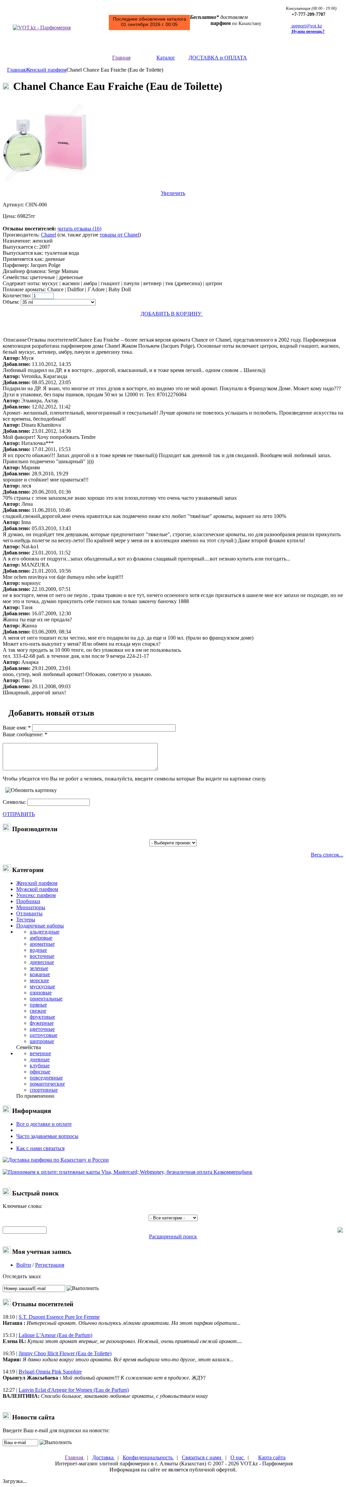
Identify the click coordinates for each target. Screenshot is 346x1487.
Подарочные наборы (40, 925)
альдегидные (44, 932)
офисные (40, 1071)
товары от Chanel (119, 235)
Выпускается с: (20, 247)
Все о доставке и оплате (44, 1124)
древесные (42, 962)
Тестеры (25, 919)
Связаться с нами (202, 1457)
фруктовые (42, 1017)
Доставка (103, 1457)
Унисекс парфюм (36, 895)
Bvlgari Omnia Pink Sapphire (50, 1371)
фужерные (42, 1023)
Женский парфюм (46, 70)
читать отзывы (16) (79, 228)
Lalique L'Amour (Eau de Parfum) (55, 1335)
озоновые (41, 992)
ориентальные (46, 998)
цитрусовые (43, 1035)
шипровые (42, 1041)
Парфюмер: (16, 265)
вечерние (40, 1053)
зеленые (39, 968)
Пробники (28, 901)
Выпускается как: (23, 253)
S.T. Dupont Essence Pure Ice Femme (59, 1317)
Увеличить (173, 193)
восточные (42, 956)
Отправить (19, 814)
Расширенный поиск (173, 1236)
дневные (40, 1059)
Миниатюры (30, 907)
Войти (23, 1265)
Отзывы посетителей (51, 340)
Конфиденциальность (148, 1457)
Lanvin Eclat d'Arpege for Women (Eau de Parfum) (74, 1390)
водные (38, 950)
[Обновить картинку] (31, 790)
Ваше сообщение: (23, 734)
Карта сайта (272, 1457)
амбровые (41, 938)
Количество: (17, 295)
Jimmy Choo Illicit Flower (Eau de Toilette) (65, 1353)
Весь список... (327, 855)
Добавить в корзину (172, 314)
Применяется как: (23, 259)
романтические (47, 1084)
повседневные (46, 1078)
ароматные (42, 944)
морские (39, 980)
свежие (38, 1011)
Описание (15, 340)
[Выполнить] (83, 1288)
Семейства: (16, 277)
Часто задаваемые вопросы (47, 1136)
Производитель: (21, 235)
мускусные (42, 986)
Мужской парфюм (37, 889)
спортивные (44, 1090)
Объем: (11, 302)
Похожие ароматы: (24, 289)
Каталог (165, 57)
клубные (40, 1065)
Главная (121, 57)
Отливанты (29, 913)
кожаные (40, 974)
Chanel (48, 235)
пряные (38, 1005)
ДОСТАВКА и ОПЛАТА (218, 57)
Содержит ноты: (22, 283)
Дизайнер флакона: (25, 271)
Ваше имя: (15, 727)
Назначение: (17, 241)
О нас (237, 1457)
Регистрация (49, 1265)
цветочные (42, 1029)
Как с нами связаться (40, 1148)
